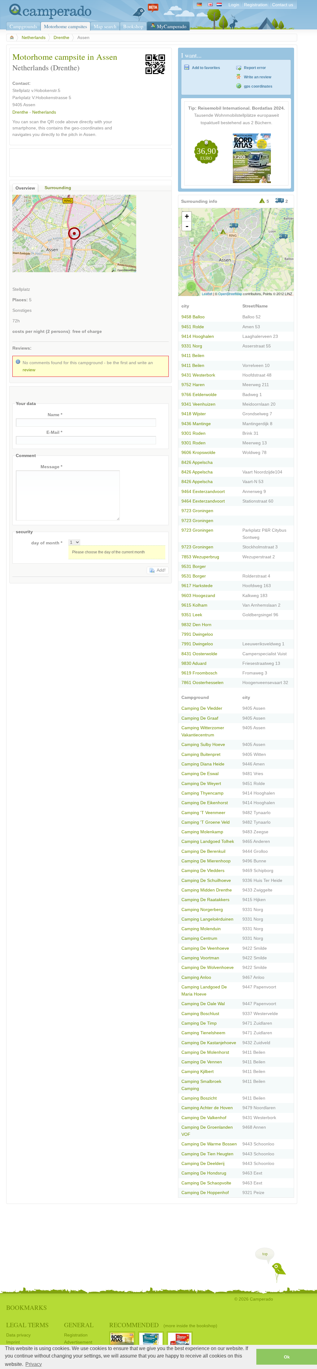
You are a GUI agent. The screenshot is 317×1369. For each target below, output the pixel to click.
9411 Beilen (192, 355)
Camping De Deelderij (202, 1163)
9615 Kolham (194, 605)
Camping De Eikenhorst (204, 802)
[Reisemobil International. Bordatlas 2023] (252, 181)
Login (233, 4)
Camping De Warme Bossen (209, 1144)
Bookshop (133, 26)
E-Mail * (54, 432)
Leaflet (207, 293)
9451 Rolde (192, 327)
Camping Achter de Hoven (207, 1107)
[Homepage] (48, 17)
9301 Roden (193, 433)
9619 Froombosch (199, 673)
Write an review (257, 77)
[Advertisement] (85, 161)
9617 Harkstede (197, 585)
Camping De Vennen (201, 1062)
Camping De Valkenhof (203, 1117)
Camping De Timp (199, 1023)
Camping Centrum (199, 938)
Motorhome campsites (65, 26)
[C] (283, 236)
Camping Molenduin (201, 928)
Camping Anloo (196, 977)
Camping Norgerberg (202, 909)
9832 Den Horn (196, 624)
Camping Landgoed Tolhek (207, 841)
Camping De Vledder (201, 708)
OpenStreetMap (230, 293)
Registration (255, 4)
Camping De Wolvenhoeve (207, 967)
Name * (55, 414)
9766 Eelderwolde (199, 394)
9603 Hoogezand (198, 595)
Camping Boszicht (199, 1098)
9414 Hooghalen (197, 336)
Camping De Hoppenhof (205, 1192)
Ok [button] (287, 1356)
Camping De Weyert (201, 783)
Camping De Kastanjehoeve (208, 1042)
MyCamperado (171, 26)
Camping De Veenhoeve (205, 948)
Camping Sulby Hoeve (203, 744)
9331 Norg (191, 346)
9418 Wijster (193, 414)
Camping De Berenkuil (203, 851)
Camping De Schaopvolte (206, 1183)
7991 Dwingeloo (197, 634)
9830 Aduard (193, 663)
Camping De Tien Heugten (207, 1154)
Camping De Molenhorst (205, 1052)
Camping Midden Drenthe (206, 890)
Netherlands (34, 37)
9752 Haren (193, 384)
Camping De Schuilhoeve (206, 880)
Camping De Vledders (202, 870)
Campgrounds (23, 26)
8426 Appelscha (197, 462)
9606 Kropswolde (198, 452)
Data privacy (18, 1335)
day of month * (46, 543)
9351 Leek (191, 615)
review (29, 370)
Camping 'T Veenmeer (203, 812)
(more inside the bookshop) (190, 1325)
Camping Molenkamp (202, 832)
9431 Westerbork (198, 375)
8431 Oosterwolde (199, 654)
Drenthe (61, 37)
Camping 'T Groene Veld (205, 822)
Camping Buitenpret (200, 754)
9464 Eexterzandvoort (203, 491)
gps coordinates (258, 86)
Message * (51, 466)
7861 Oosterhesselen (202, 682)
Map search (105, 26)
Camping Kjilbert (197, 1071)
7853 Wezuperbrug (200, 557)
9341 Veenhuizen (198, 404)
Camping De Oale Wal (203, 1003)
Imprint (13, 1342)
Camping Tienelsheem (203, 1033)
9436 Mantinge (196, 423)
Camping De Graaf (199, 718)
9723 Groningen (197, 510)
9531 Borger (193, 566)
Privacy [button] (33, 1364)
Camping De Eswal (200, 773)
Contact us (282, 4)
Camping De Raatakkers (205, 899)
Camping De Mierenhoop (206, 861)
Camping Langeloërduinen (207, 919)
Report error (255, 68)
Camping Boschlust (200, 1013)
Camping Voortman (200, 958)
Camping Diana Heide (202, 764)
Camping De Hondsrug (203, 1173)
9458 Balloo (193, 317)
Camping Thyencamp (202, 793)
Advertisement (78, 1342)
